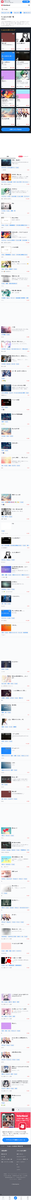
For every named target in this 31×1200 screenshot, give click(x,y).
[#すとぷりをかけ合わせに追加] (12, 12)
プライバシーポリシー (13, 1179)
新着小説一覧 (4, 1154)
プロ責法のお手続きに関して (21, 1177)
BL (17, 1164)
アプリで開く (26, 1)
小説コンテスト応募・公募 (6, 1159)
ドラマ (18, 1167)
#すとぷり (6, 12)
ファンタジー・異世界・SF (22, 1159)
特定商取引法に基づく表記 (17, 1175)
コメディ (18, 1169)
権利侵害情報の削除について (10, 1177)
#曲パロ (27, 12)
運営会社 (19, 1179)
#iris (16, 12)
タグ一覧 (3, 1156)
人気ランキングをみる (15, 129)
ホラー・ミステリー (21, 1161)
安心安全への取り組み (7, 1175)
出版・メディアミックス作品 (7, 1161)
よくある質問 (25, 1175)
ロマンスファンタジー (21, 1156)
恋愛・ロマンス (20, 1154)
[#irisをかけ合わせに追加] (21, 12)
